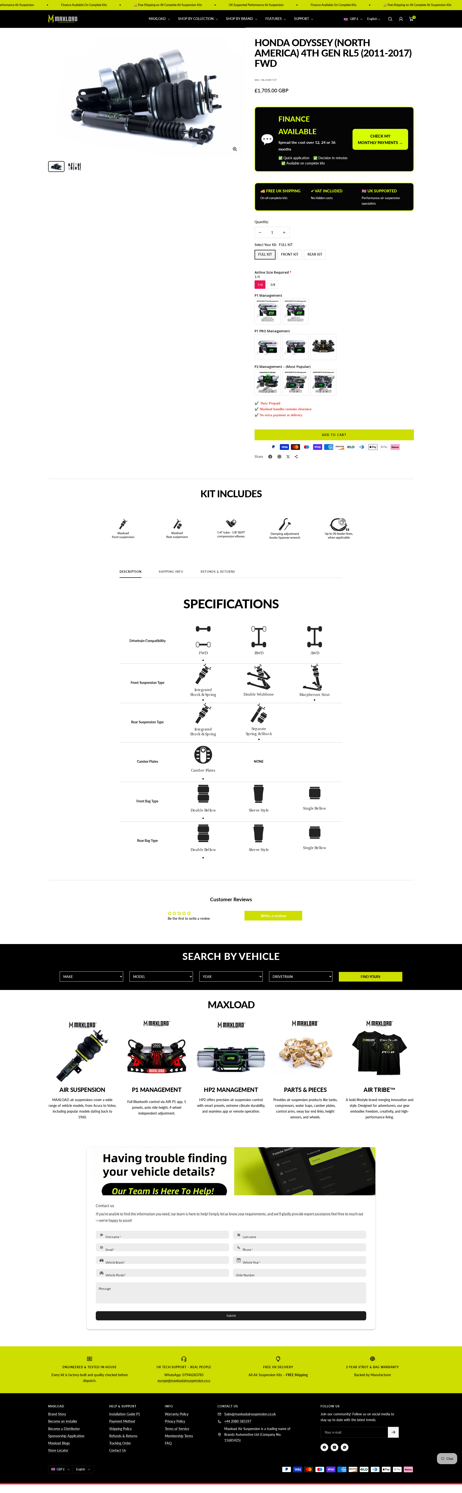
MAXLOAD (158, 19)
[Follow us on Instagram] (334, 1447)
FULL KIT (265, 254)
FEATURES (274, 19)
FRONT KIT (289, 254)
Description (130, 571)
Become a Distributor (64, 1429)
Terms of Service (177, 1429)
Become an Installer (62, 1421)
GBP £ (354, 19)
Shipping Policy (120, 1429)
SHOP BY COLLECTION (196, 19)
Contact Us (117, 1450)
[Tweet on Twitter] (288, 457)
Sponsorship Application (66, 1436)
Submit (231, 1315)
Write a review (273, 915)
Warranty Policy (176, 1414)
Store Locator (58, 1450)
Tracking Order (120, 1443)
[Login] (400, 19)
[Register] (393, 1432)
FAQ (168, 1443)
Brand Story (57, 1414)
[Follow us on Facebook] (324, 1447)
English (372, 19)
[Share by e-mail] (296, 457)
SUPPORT (302, 19)
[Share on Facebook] (270, 456)
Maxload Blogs (59, 1443)
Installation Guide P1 (124, 1414)
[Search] (390, 19)
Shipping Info (171, 571)
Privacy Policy (175, 1421)
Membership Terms (179, 1436)
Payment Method (122, 1421)
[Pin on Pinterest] (279, 456)
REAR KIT (315, 254)
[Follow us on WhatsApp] (344, 1447)
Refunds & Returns (218, 571)
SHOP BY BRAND (240, 19)
